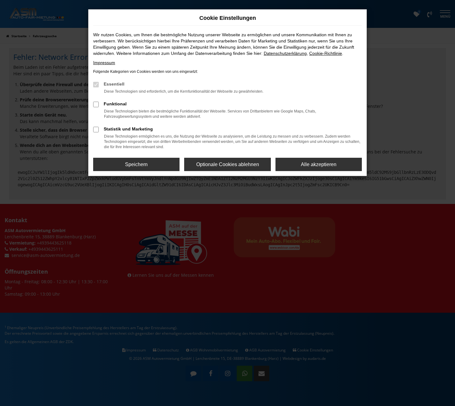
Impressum (104, 62)
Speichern (136, 164)
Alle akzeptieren (318, 164)
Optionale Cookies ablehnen (227, 164)
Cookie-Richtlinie (325, 53)
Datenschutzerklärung (285, 53)
